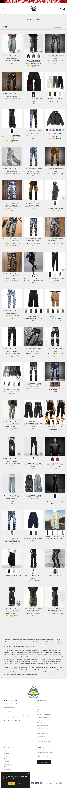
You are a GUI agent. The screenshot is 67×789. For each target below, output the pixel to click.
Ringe (5, 750)
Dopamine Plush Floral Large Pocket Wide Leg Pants (55, 538)
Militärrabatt (40, 722)
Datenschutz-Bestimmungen (44, 714)
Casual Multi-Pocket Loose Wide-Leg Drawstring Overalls (33, 316)
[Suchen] (60, 9)
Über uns (39, 709)
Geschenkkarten (8, 764)
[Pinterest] (16, 720)
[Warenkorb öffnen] (64, 9)
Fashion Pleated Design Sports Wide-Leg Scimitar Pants (12, 577)
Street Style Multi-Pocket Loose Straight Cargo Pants (55, 100)
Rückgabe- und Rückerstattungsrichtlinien (47, 720)
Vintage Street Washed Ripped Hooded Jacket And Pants (55, 208)
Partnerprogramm (41, 731)
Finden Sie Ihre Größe (42, 733)
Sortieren (58, 27)
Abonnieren (43, 762)
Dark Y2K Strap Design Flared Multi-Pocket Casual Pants (55, 501)
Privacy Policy (15, 779)
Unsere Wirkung (41, 712)
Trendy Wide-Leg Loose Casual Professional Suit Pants (12, 137)
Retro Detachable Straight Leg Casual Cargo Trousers (55, 428)
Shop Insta (7, 769)
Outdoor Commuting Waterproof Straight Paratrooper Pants (12, 389)
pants (14, 663)
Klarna (38, 739)
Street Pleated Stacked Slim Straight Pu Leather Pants (33, 577)
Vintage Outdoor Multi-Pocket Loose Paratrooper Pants (55, 316)
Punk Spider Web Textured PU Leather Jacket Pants (55, 465)
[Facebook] (4, 720)
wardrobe (14, 668)
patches (34, 655)
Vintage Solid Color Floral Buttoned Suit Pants (33, 465)
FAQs (38, 704)
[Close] (28, 773)
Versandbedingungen (42, 717)
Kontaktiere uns (41, 736)
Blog (38, 706)
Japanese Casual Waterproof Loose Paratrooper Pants (33, 62)
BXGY (5, 767)
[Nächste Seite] (41, 630)
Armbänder (7, 759)
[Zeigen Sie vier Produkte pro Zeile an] (6, 27)
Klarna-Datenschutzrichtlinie (44, 741)
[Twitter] (8, 720)
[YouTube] (19, 720)
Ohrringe (6, 761)
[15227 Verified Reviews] (33, 698)
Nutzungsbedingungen (42, 728)
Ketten (5, 756)
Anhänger (6, 753)
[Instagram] (12, 720)
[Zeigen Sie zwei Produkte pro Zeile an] (3, 27)
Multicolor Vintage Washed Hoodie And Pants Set (55, 135)
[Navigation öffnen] (3, 8)
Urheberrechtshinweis (42, 725)
